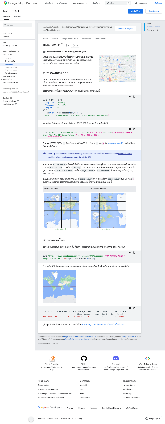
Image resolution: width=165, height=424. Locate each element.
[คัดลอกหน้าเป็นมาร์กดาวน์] (73, 45)
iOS (81, 389)
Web (82, 393)
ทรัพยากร (17, 16)
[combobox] (118, 3)
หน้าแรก (45, 39)
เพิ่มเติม (95, 3)
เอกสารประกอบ (78, 3)
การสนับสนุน (127, 393)
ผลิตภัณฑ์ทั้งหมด (132, 408)
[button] (17, 54)
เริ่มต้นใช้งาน (135, 11)
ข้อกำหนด (41, 419)
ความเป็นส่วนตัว (53, 419)
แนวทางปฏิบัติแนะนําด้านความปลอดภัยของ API (55, 393)
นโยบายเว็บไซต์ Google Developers (76, 339)
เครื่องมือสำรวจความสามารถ (48, 389)
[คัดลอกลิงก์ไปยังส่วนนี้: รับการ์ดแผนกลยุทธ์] (70, 73)
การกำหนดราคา (62, 3)
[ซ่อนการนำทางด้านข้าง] (31, 419)
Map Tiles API (11, 11)
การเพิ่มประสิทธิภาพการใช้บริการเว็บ (51, 398)
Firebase (93, 408)
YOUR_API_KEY (101, 115)
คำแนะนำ (6, 16)
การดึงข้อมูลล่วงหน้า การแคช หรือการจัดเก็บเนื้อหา (102, 324)
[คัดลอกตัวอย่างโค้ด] (134, 97)
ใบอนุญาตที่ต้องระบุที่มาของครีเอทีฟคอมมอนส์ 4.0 (80, 337)
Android (83, 385)
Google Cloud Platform (111, 408)
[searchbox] (17, 25)
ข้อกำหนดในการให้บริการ (131, 398)
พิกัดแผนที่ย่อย (114, 143)
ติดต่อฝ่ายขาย (154, 11)
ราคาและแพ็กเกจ (129, 385)
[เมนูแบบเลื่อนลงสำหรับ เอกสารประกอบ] (87, 3)
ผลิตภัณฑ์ (49, 3)
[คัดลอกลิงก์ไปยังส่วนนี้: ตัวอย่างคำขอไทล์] (67, 240)
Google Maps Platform (70, 39)
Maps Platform (27, 3)
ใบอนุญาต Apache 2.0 (128, 337)
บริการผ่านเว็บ (85, 398)
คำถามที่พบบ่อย (43, 385)
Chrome (81, 408)
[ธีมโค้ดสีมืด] (130, 97)
